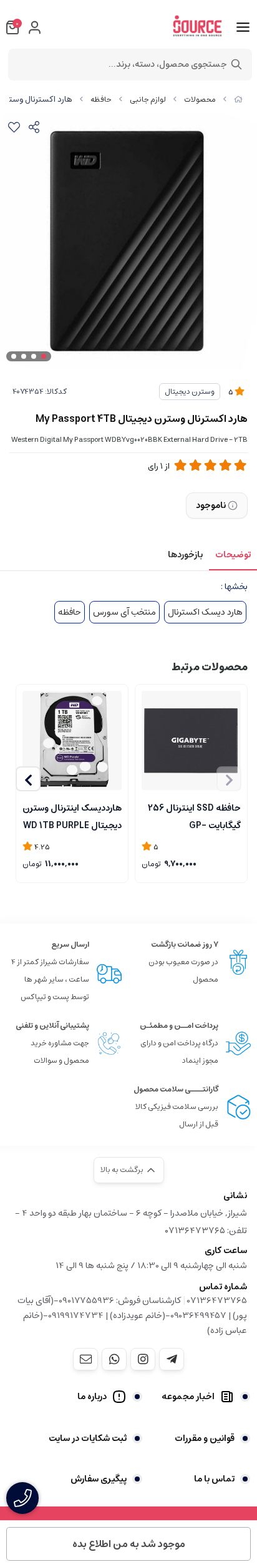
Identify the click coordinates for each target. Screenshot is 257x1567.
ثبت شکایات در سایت (88, 1438)
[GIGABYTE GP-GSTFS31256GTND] (191, 740)
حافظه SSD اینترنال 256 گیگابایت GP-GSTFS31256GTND (194, 816)
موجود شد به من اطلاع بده (128, 1544)
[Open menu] (243, 27)
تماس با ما (214, 1479)
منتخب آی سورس (124, 612)
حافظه (101, 99)
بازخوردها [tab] (185, 554)
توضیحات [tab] (233, 554)
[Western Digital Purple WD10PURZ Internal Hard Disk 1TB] (72, 740)
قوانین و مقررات (205, 1438)
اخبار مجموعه (188, 1396)
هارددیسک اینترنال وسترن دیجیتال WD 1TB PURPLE (72, 816)
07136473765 (217, 1300)
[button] (28, 778)
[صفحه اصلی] (238, 99)
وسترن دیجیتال (190, 391)
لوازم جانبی (148, 99)
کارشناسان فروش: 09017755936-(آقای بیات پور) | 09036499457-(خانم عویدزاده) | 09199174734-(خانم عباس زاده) (132, 1315)
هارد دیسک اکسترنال (205, 612)
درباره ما (92, 1396)
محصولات (200, 99)
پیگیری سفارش (98, 1479)
